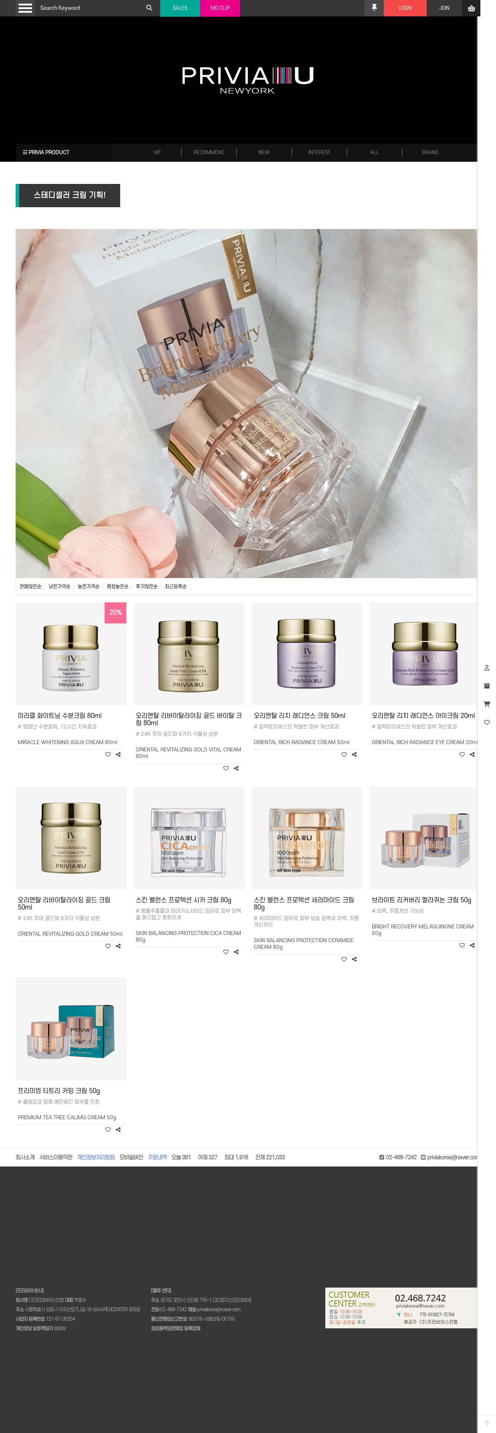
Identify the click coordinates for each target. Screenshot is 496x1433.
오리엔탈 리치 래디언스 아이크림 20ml (423, 716)
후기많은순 (147, 586)
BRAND (430, 152)
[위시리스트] (108, 754)
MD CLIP (220, 8)
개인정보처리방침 (96, 1157)
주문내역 (157, 1157)
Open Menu (25, 8)
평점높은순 (118, 586)
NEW (264, 152)
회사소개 (25, 1157)
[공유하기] (118, 754)
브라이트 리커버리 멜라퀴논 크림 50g (421, 900)
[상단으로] (487, 1424)
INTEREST (319, 152)
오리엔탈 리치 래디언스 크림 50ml (299, 716)
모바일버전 (131, 1157)
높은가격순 (88, 586)
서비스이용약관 (55, 1157)
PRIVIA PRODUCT (48, 152)
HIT (157, 152)
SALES (180, 8)
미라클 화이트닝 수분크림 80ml (60, 716)
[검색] (149, 8)
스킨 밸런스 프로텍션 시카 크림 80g (183, 900)
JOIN (444, 8)
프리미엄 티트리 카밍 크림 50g (59, 1091)
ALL (374, 152)
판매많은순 (30, 586)
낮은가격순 (59, 586)
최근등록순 (176, 586)
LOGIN (405, 8)
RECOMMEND (209, 152)
